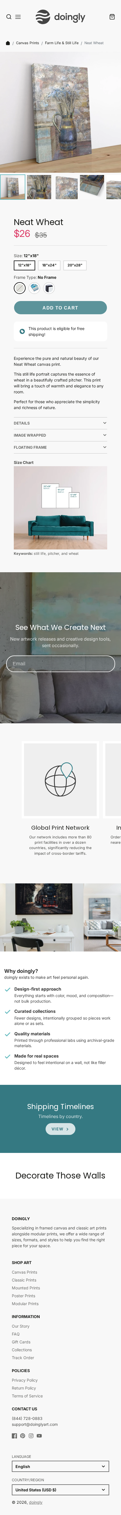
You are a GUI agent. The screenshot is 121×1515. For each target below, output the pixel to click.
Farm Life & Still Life (62, 43)
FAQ (16, 1334)
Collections (22, 1349)
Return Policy (24, 1388)
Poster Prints (23, 1295)
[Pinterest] (22, 1435)
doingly (35, 1502)
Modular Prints (25, 1303)
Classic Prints (24, 1280)
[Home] (8, 43)
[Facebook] (14, 1435)
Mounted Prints (26, 1287)
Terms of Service (27, 1395)
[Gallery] (60, 126)
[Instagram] (31, 1435)
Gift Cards (21, 1341)
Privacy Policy (25, 1380)
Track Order (23, 1357)
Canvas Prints (27, 43)
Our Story (21, 1326)
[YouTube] (39, 1435)
